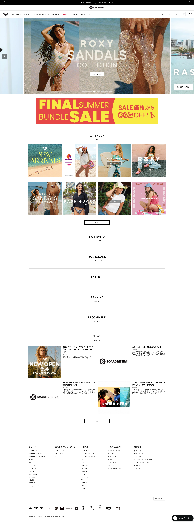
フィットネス (55, 14)
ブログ (88, 14)
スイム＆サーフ (37, 14)
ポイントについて (114, 465)
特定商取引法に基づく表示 (143, 460)
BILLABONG (59, 454)
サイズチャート (139, 454)
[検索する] (163, 14)
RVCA (31, 462)
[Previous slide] (4, 2)
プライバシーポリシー (141, 462)
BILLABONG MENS (35, 454)
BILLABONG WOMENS (37, 457)
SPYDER (32, 483)
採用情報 (137, 468)
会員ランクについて (114, 462)
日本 (158, 499)
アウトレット (72, 14)
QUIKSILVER (33, 451)
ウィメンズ (20, 14)
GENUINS (32, 477)
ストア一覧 (138, 457)
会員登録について (114, 460)
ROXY (31, 460)
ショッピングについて (115, 451)
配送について (112, 454)
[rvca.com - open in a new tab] (49, 508)
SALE (64, 14)
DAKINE (32, 471)
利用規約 (137, 465)
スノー (47, 14)
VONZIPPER (33, 474)
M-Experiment (34, 486)
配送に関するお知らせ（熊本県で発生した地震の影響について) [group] (97, 2)
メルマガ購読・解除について (118, 468)
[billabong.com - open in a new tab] (36, 508)
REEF (31, 489)
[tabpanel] (97, 56)
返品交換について (114, 457)
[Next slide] (189, 2)
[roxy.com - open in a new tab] (41, 508)
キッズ (28, 14)
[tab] (83, 91)
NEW (13, 14)
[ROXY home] (5, 14)
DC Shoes (32, 468)
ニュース (82, 14)
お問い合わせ (138, 451)
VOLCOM (32, 480)
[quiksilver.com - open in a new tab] (30, 508)
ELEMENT (32, 465)
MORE (97, 222)
